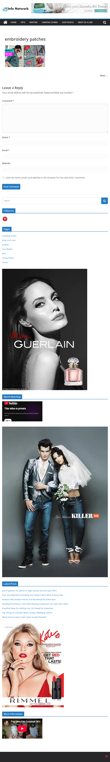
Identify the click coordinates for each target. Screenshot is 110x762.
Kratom (33, 22)
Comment (8, 100)
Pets (23, 22)
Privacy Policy (8, 258)
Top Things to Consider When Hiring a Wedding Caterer (27, 612)
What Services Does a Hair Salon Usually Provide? (24, 617)
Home (13, 22)
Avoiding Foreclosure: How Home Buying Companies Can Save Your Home (35, 604)
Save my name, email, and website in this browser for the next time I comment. (45, 177)
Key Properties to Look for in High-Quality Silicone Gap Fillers (29, 590)
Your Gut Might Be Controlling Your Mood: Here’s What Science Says (32, 595)
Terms (5, 262)
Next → (104, 75)
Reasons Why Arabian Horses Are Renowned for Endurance (29, 599)
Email (5, 150)
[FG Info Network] (5, 22)
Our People (68, 22)
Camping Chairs (50, 22)
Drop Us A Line (85, 22)
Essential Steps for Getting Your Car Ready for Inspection (27, 608)
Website (6, 163)
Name (6, 137)
